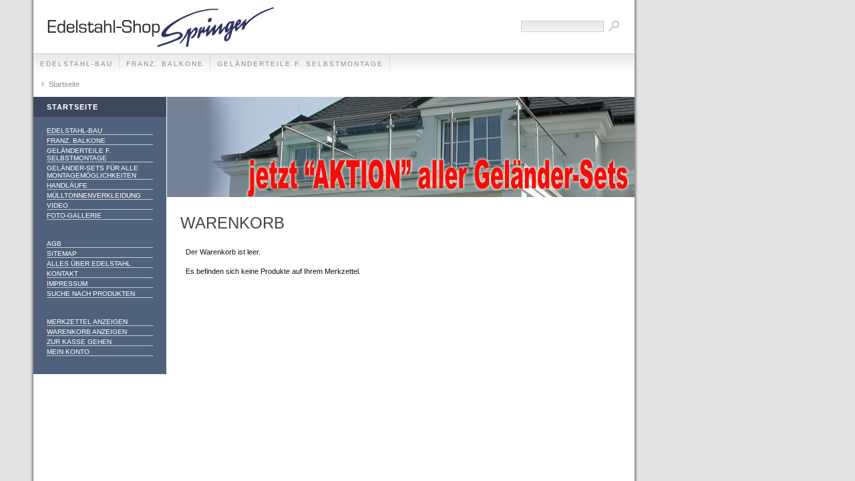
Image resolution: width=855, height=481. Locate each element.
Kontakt (62, 273)
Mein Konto (68, 351)
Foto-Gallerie (74, 215)
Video (57, 205)
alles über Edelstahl (89, 263)
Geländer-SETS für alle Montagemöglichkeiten (92, 171)
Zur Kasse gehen (79, 341)
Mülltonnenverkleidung (94, 195)
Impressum (67, 283)
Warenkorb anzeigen (87, 331)
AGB (54, 243)
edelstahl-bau (76, 63)
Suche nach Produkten (91, 293)
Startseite (64, 84)
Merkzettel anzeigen (87, 321)
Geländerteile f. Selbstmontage (300, 63)
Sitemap (62, 253)
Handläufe (67, 185)
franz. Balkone (165, 63)
